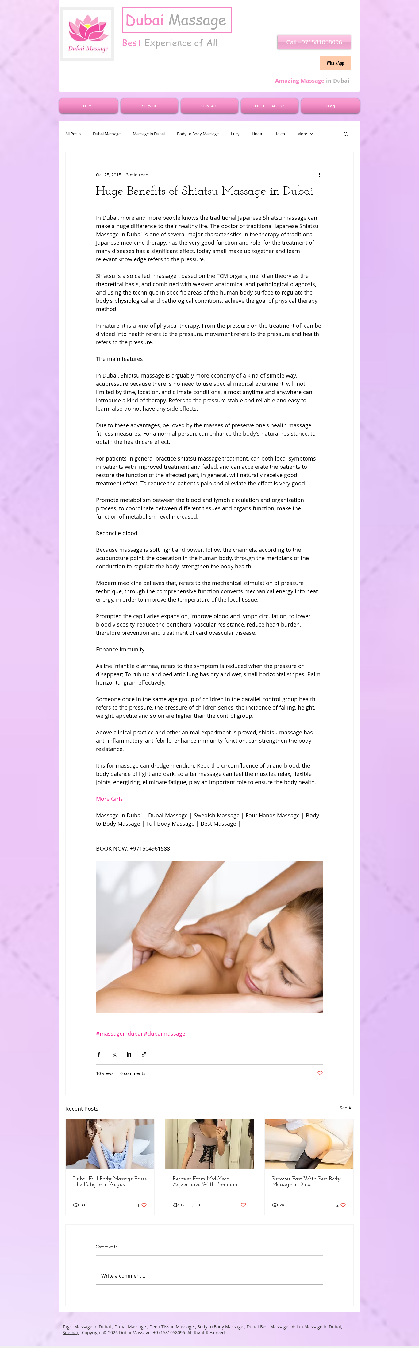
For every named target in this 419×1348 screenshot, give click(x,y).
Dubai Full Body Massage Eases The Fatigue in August (110, 1182)
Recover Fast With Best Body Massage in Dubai (306, 1182)
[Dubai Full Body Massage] (110, 1144)
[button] (346, 133)
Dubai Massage (107, 133)
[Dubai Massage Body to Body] (209, 1144)
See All (347, 1108)
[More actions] (319, 174)
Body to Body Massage (198, 133)
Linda (257, 133)
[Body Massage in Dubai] (309, 1144)
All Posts (73, 133)
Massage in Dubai (149, 133)
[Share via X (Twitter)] (114, 1054)
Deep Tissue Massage (171, 1327)
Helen (279, 133)
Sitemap (71, 1332)
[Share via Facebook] (99, 1054)
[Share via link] (144, 1054)
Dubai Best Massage (267, 1327)
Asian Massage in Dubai (316, 1327)
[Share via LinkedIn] (129, 1054)
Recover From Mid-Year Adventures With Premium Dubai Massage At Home (205, 1182)
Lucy (235, 133)
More (302, 133)
